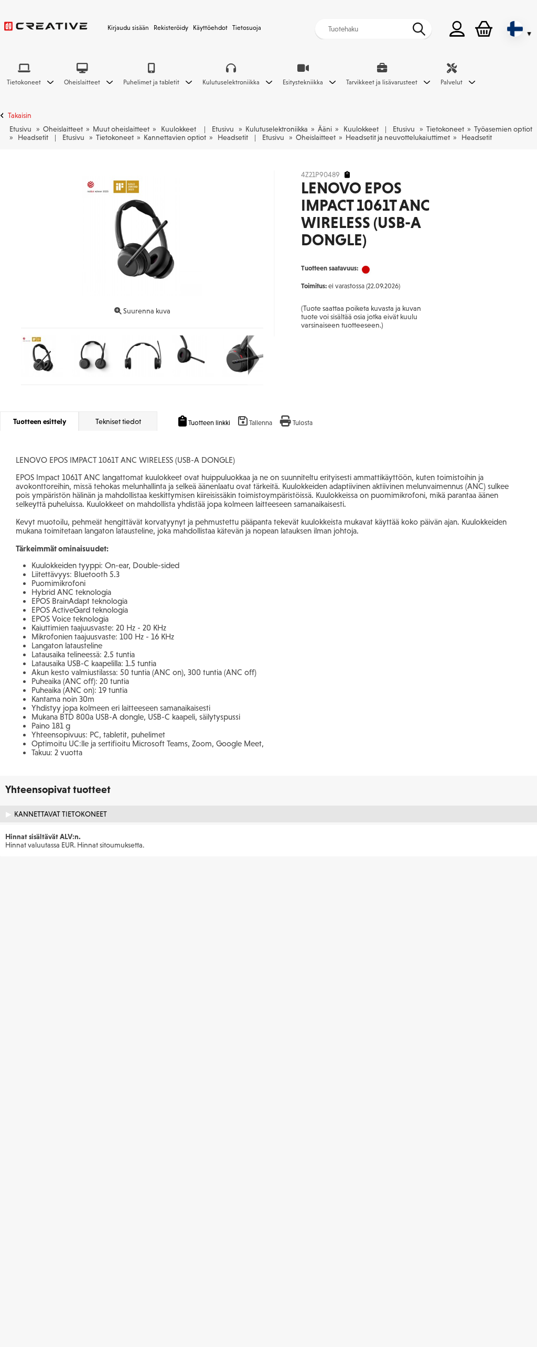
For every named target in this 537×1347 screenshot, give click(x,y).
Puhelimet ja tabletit (151, 82)
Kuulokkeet (178, 129)
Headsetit (33, 137)
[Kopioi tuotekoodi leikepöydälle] (347, 174)
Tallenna (260, 423)
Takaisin (19, 115)
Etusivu (20, 129)
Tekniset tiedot (118, 421)
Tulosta (303, 423)
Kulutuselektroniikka (231, 82)
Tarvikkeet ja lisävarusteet (381, 82)
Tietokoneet (24, 82)
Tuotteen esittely (39, 421)
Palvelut (452, 82)
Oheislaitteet (82, 82)
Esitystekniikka (303, 82)
